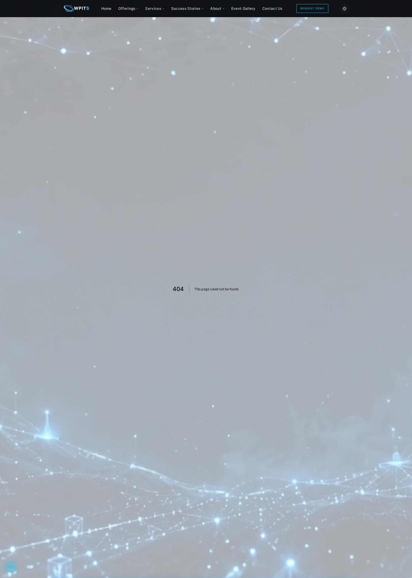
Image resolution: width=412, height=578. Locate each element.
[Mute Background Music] (11, 567)
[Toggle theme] (344, 8)
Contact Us (272, 8)
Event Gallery (243, 8)
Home (106, 8)
